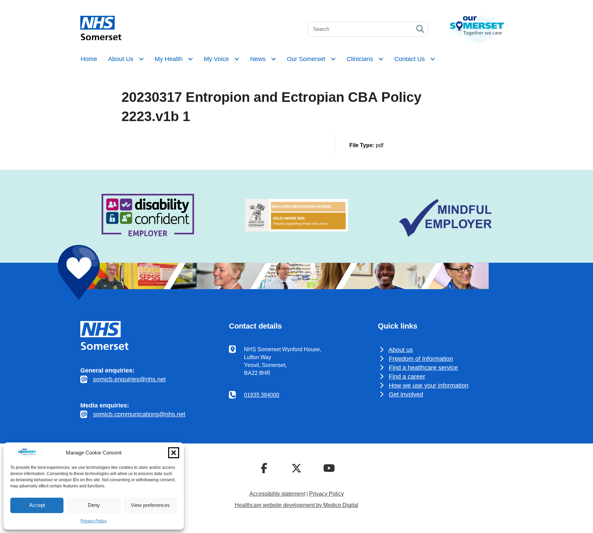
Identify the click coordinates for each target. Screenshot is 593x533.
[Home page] (100, 38)
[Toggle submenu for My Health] (190, 59)
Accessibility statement (277, 494)
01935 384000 (261, 395)
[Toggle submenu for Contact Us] (433, 59)
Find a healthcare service (423, 367)
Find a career (407, 376)
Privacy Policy (94, 521)
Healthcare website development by (296, 505)
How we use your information (428, 385)
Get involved (406, 394)
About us (400, 349)
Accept (37, 505)
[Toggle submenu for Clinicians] (381, 59)
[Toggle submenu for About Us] (141, 59)
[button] (173, 452)
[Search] (420, 29)
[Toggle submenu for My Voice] (237, 59)
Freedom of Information (421, 358)
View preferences (150, 505)
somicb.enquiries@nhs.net (129, 379)
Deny (94, 505)
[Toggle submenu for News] (273, 59)
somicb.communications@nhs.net (139, 414)
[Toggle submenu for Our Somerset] (333, 59)
